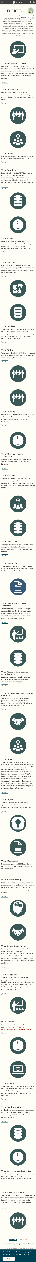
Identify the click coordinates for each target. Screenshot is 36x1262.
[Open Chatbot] (30, 10)
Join (3, 575)
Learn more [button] (26, 1254)
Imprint (22, 1239)
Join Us (4, 82)
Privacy (27, 1239)
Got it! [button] (8, 1259)
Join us (4, 1033)
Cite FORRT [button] (12, 1239)
